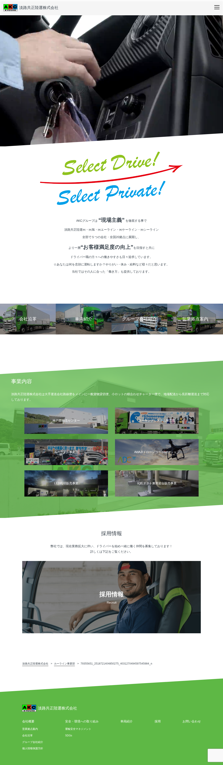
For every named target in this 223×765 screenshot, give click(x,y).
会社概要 (28, 721)
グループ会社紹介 (32, 742)
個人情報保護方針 (32, 748)
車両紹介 (126, 721)
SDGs (68, 735)
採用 (158, 721)
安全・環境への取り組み (82, 721)
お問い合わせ (191, 721)
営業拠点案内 (30, 728)
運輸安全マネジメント (78, 728)
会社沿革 (27, 735)
